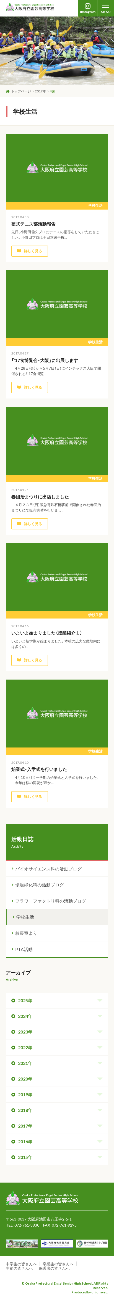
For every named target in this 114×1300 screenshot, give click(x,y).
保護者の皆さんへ (54, 1268)
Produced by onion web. (89, 1292)
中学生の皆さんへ (21, 1263)
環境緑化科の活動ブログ (39, 884)
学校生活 (25, 916)
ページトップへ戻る (90, 1183)
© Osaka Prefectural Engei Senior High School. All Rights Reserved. (65, 1285)
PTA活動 (24, 949)
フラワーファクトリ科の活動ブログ (50, 900)
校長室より (26, 933)
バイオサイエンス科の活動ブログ (48, 868)
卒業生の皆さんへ (58, 1263)
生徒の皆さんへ (19, 1268)
